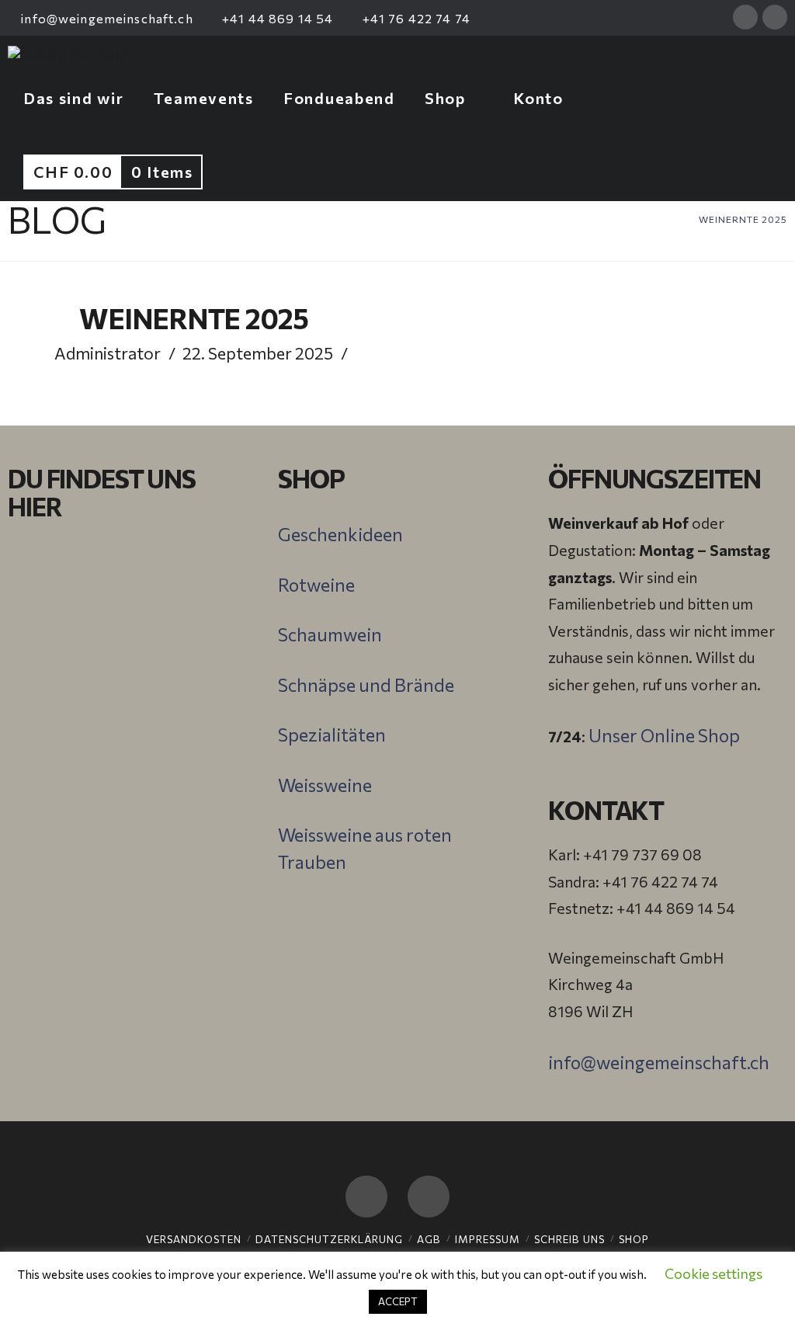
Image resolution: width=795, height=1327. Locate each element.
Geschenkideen (340, 534)
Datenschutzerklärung (329, 1239)
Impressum (487, 1239)
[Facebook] (745, 17)
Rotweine (316, 585)
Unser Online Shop (664, 735)
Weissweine (325, 785)
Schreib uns (569, 1239)
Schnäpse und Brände (366, 685)
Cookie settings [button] (713, 1273)
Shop (634, 1239)
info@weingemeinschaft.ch (105, 18)
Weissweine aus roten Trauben (365, 848)
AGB (429, 1239)
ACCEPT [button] (398, 1301)
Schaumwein (330, 634)
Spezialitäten (332, 734)
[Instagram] (774, 17)
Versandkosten (193, 1239)
